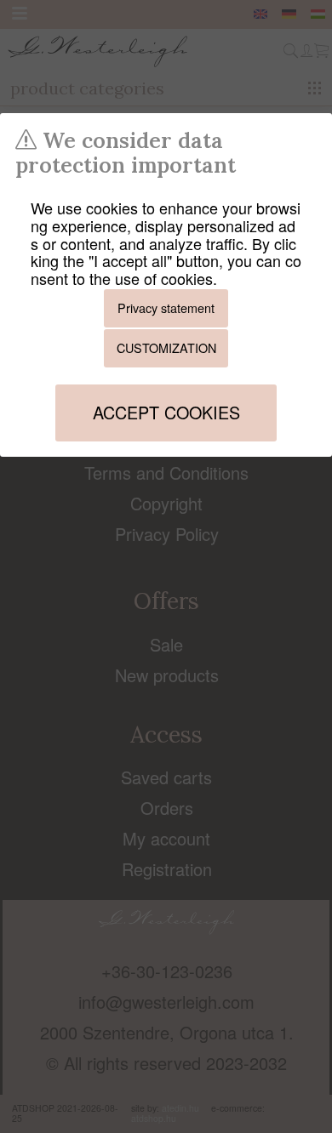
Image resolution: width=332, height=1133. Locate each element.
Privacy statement (166, 307)
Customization (166, 347)
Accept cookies (166, 412)
